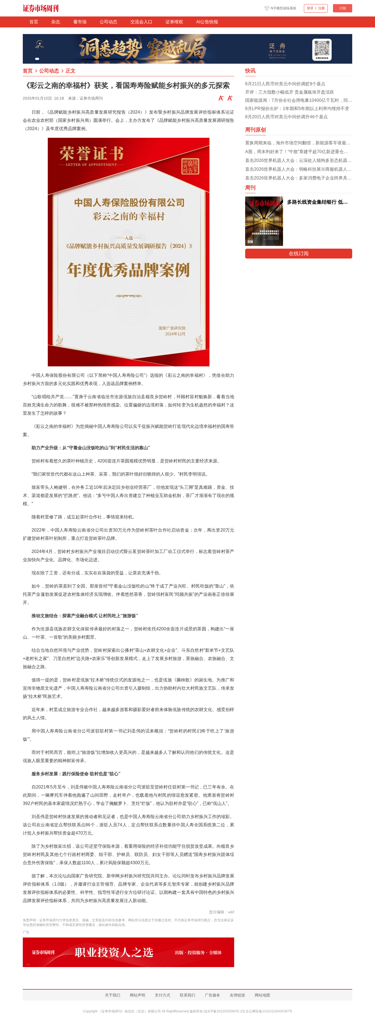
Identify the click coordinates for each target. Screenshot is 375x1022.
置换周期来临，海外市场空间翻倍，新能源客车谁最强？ (298, 143)
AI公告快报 (207, 21)
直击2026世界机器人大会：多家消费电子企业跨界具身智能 (298, 178)
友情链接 (237, 995)
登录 (310, 8)
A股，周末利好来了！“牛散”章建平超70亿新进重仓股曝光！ (298, 151)
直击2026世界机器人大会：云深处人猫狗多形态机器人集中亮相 (298, 160)
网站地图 (262, 995)
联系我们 (187, 995)
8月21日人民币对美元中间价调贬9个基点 (285, 84)
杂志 (55, 21)
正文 (70, 71)
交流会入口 (141, 21)
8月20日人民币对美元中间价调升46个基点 (286, 116)
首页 (33, 21)
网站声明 (137, 995)
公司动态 (108, 21)
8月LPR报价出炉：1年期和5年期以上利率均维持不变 (297, 108)
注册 (321, 8)
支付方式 (162, 995)
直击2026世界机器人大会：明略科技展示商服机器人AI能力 (298, 169)
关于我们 (112, 995)
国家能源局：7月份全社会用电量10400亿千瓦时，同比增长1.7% (298, 100)
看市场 (79, 21)
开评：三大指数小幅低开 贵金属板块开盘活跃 (289, 92)
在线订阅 (299, 253)
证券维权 (174, 21)
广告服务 (212, 995)
